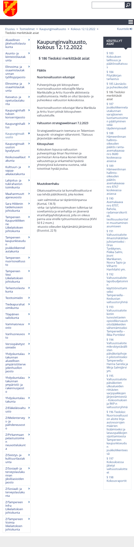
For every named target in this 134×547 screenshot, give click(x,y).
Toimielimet (27, 29)
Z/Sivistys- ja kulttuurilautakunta (15, 458)
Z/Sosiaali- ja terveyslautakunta (15, 492)
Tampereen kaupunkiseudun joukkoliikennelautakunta (15, 244)
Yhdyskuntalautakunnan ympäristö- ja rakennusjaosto (15, 385)
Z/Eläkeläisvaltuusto (15, 409)
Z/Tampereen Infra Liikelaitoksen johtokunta (14, 507)
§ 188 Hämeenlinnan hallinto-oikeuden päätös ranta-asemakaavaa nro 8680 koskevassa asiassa (116, 147)
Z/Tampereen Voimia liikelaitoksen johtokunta (14, 524)
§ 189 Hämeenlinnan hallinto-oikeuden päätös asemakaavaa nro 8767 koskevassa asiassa (116, 179)
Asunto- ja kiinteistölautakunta (15, 56)
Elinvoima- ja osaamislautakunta (14, 87)
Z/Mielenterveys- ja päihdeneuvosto (15, 423)
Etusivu (10, 29)
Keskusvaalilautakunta (15, 159)
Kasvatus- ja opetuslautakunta (14, 100)
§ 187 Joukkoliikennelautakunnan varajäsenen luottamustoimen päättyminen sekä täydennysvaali (117, 116)
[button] (128, 5)
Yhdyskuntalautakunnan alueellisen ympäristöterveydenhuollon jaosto (15, 362)
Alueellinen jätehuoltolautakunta (15, 43)
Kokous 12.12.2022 (83, 29)
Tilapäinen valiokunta (12, 316)
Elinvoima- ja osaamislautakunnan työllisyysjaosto (15, 72)
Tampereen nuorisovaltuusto (15, 261)
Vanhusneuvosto (15, 335)
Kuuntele (123, 28)
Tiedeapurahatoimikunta (15, 306)
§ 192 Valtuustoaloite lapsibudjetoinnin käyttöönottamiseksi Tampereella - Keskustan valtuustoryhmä (117, 288)
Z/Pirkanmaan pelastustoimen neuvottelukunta (15, 442)
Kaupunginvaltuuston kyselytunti (14, 147)
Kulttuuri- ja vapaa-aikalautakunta (15, 170)
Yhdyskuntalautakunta (15, 399)
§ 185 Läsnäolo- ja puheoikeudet (117, 85)
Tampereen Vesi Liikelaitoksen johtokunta (14, 276)
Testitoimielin (14, 298)
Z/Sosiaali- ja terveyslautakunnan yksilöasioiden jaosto (15, 475)
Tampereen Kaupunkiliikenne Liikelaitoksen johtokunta (15, 224)
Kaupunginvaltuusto (52, 29)
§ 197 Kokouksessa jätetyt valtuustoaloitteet (117, 465)
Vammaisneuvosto (14, 326)
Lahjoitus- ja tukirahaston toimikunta (13, 184)
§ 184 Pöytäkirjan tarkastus (114, 75)
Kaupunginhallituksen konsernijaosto (15, 113)
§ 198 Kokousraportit (117, 479)
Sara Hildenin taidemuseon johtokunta (14, 207)
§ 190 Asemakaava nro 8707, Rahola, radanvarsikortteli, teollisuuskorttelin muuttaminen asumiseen (117, 212)
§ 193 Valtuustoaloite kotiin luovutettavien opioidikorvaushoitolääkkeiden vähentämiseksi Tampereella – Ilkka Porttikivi (117, 321)
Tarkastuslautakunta (15, 289)
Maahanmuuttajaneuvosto (14, 195)
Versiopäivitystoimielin (15, 345)
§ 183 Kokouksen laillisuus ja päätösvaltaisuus (117, 60)
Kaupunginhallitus (15, 125)
